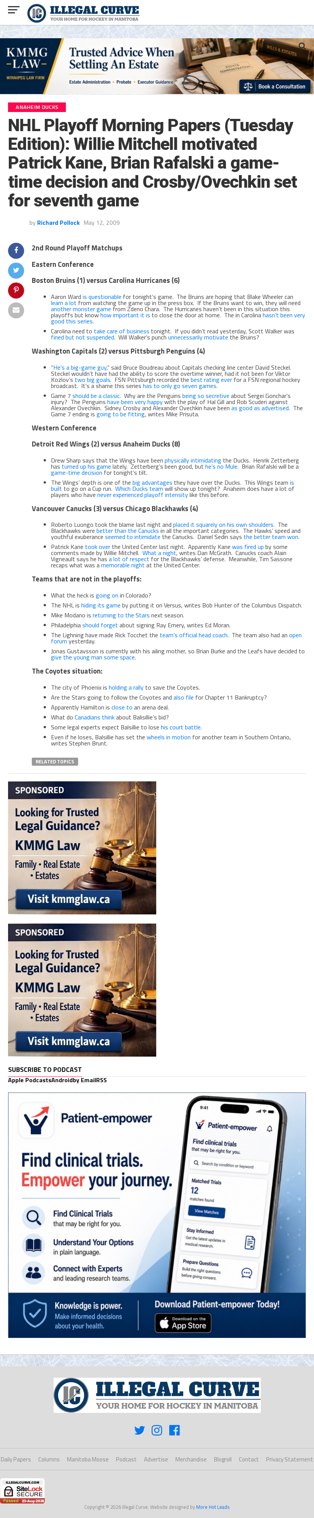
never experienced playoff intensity (142, 494)
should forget (100, 625)
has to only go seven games (179, 385)
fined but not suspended (82, 337)
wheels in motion (169, 737)
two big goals (92, 379)
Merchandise (191, 1459)
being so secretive (205, 395)
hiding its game (101, 605)
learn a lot (64, 302)
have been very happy (135, 401)
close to (121, 707)
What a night (159, 552)
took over (97, 546)
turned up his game (86, 466)
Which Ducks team (139, 488)
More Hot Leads (213, 1507)
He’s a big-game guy (79, 367)
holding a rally (126, 687)
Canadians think (94, 717)
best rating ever (211, 379)
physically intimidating (193, 460)
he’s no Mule (221, 466)
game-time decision (76, 472)
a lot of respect (129, 558)
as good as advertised (260, 407)
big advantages (152, 482)
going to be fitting (120, 414)
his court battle (181, 727)
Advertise (156, 1459)
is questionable (102, 296)
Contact (249, 1459)
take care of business (121, 331)
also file (183, 697)
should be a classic (96, 395)
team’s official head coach (193, 635)
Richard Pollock (58, 222)
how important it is (125, 315)
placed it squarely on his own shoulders (223, 524)
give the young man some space (93, 657)
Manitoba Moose (88, 1459)
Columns (49, 1459)
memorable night (123, 565)
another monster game (81, 308)
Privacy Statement (289, 1459)
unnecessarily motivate (198, 337)
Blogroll (223, 1459)
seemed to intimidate (132, 536)
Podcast (126, 1459)
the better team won (271, 536)
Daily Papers (16, 1459)
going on (107, 595)
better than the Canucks (127, 530)
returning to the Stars (121, 615)
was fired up (248, 546)
